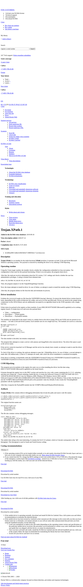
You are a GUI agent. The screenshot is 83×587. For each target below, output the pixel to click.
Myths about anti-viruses (17, 212)
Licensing (12, 150)
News (7, 115)
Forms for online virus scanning (19, 136)
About (11, 148)
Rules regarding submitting (22, 55)
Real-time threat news (16, 223)
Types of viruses (14, 185)
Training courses (14, 202)
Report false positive (15, 126)
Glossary (12, 193)
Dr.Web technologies (15, 176)
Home (7, 553)
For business (9, 111)
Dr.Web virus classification (17, 184)
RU (2, 104)
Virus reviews (13, 217)
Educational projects (15, 204)
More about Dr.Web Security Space (53, 455)
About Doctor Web (11, 117)
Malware (12, 187)
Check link (12, 135)
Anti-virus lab (9, 113)
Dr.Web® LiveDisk (34, 459)
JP (16, 104)
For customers (9, 559)
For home (8, 110)
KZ (18, 104)
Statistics (11, 154)
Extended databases (15, 174)
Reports (11, 152)
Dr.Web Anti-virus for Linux (47, 498)
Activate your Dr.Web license (14, 13)
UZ (21, 104)
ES (10, 104)
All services (12, 122)
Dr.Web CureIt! (14, 138)
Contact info (9, 564)
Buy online (8, 27)
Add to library (6, 39)
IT (15, 104)
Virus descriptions (14, 161)
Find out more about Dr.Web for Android (14, 537)
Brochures (12, 201)
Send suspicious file (15, 124)
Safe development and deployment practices (15, 583)
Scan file (11, 133)
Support (7, 557)
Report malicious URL (16, 128)
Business (8, 555)
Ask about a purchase (12, 29)
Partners (7, 561)
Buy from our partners (12, 25)
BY (24, 104)
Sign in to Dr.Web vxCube (17, 155)
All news (12, 225)
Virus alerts (12, 219)
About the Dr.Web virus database (19, 172)
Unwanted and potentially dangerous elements (23, 191)
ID (26, 104)
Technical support (11, 15)
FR (12, 104)
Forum (3, 72)
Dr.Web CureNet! (14, 140)
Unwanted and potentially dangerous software (23, 189)
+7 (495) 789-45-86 (7, 69)
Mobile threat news (15, 221)
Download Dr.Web (11, 19)
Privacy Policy (5, 585)
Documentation (10, 17)
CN (5, 104)
